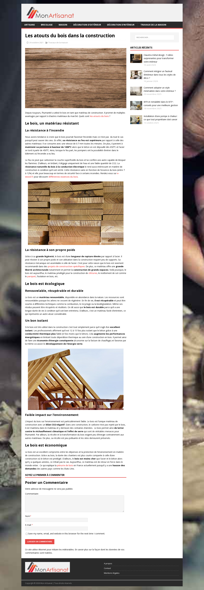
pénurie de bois (65, 465)
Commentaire (31, 493)
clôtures (93, 273)
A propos (108, 563)
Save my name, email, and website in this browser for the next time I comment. (66, 533)
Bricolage (47, 24)
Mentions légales (111, 573)
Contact (107, 568)
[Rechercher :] (155, 37)
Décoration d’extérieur (87, 24)
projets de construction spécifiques (66, 266)
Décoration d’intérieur (120, 24)
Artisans (29, 24)
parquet (31, 276)
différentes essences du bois (63, 176)
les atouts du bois (99, 116)
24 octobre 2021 (36, 42)
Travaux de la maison (153, 24)
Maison (63, 24)
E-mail (28, 524)
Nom (27, 516)
